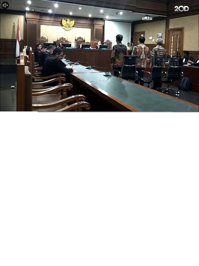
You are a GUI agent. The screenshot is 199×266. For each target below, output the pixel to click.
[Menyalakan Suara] (5, 5)
